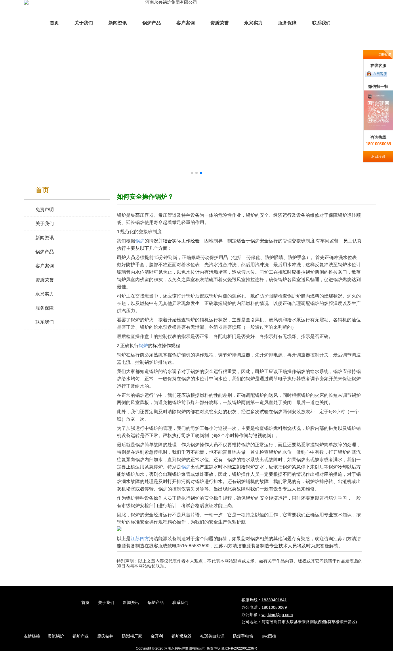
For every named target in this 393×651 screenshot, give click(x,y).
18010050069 (274, 607)
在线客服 (380, 74)
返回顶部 (378, 156)
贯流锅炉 (56, 636)
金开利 (157, 636)
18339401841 (274, 600)
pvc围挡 (269, 636)
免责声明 (213, 648)
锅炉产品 (156, 602)
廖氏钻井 (105, 636)
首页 (85, 602)
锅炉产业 (81, 636)
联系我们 (180, 602)
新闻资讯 (131, 602)
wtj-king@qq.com (277, 614)
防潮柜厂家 (132, 636)
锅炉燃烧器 (181, 636)
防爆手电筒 (243, 636)
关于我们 (106, 602)
